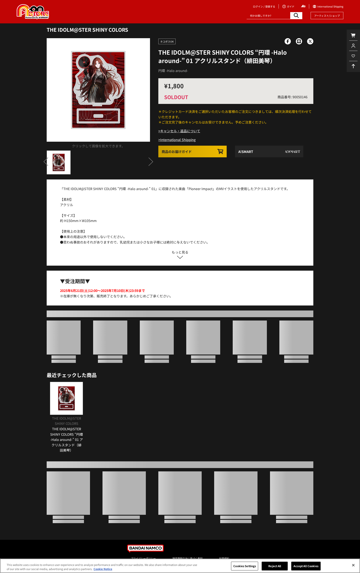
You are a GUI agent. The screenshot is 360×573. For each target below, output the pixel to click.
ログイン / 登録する (264, 6)
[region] (180, 566)
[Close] (353, 565)
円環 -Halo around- (173, 70)
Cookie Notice (103, 569)
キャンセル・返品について (180, 130)
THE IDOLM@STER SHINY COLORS (87, 29)
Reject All (274, 566)
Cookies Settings (244, 566)
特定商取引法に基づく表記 (187, 558)
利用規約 (224, 558)
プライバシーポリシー (143, 558)
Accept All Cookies (306, 566)
